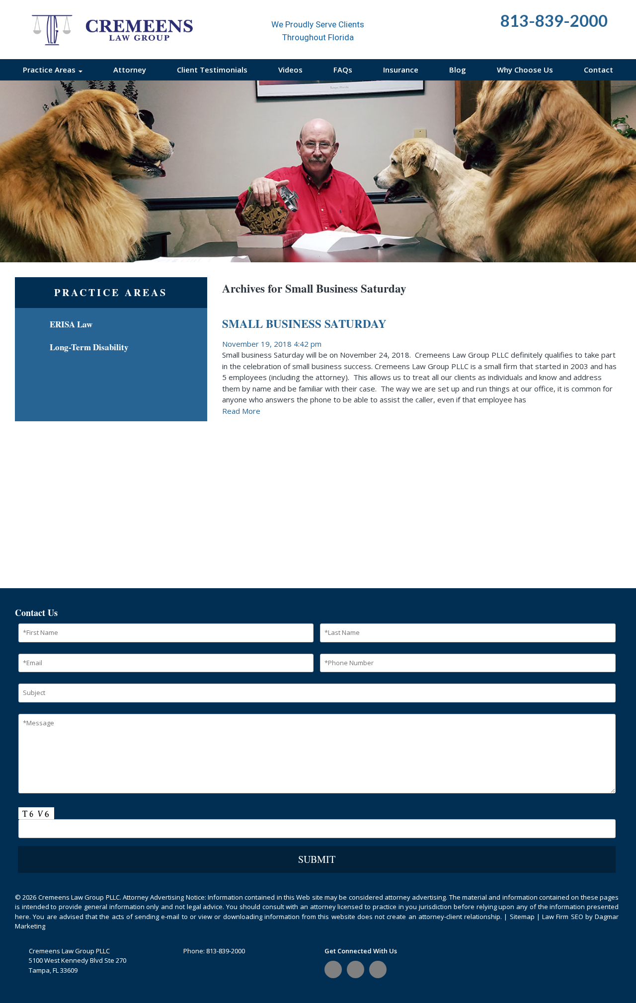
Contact (598, 70)
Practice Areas (50, 70)
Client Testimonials (212, 70)
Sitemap (522, 916)
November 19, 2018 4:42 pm (271, 344)
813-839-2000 (225, 950)
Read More (241, 411)
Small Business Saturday (304, 323)
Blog (457, 70)
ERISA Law (71, 324)
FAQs (342, 70)
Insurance (400, 70)
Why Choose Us (525, 70)
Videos (290, 70)
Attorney (129, 70)
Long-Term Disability (89, 347)
